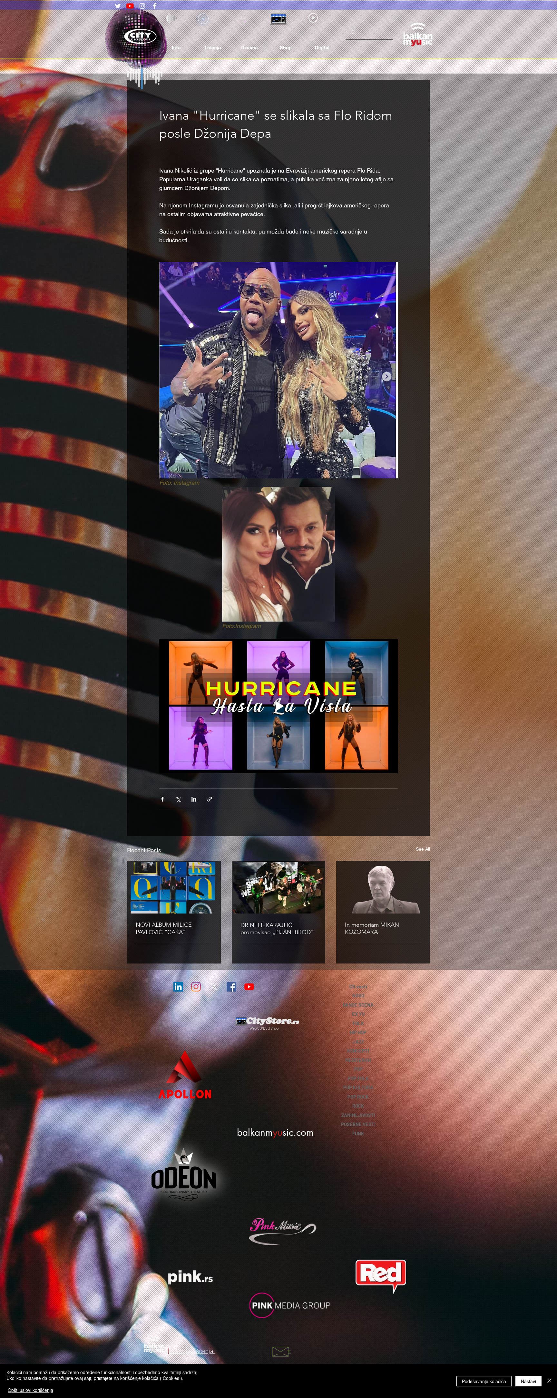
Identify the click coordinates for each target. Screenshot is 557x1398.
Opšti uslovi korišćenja (30, 1390)
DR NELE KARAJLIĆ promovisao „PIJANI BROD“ (277, 929)
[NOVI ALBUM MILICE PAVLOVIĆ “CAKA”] (174, 888)
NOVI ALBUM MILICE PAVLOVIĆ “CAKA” (164, 928)
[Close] (549, 1381)
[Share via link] (210, 799)
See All (423, 849)
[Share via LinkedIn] (194, 799)
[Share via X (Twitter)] (178, 799)
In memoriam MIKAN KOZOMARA (372, 928)
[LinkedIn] (178, 987)
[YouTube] (130, 6)
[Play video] (278, 706)
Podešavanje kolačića (484, 1381)
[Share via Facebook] (162, 799)
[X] (214, 987)
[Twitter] (118, 6)
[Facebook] (154, 6)
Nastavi (528, 1381)
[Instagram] (142, 6)
